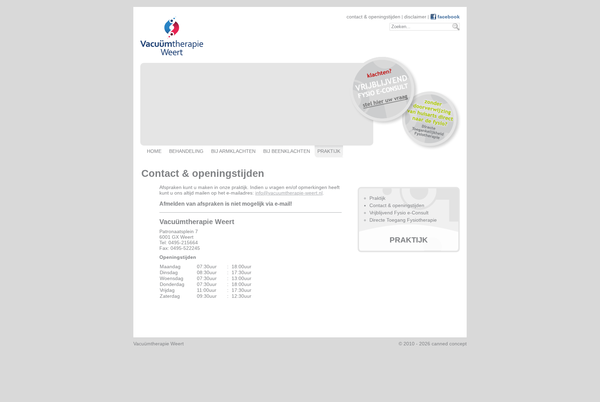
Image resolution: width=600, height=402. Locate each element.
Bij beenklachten (286, 151)
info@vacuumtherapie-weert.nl (289, 193)
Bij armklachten (233, 151)
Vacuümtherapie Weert (158, 343)
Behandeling (186, 151)
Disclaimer (415, 16)
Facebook (449, 16)
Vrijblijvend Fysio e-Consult (398, 212)
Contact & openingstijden (373, 16)
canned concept (449, 343)
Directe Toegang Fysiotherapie (403, 220)
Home (154, 151)
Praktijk (328, 151)
